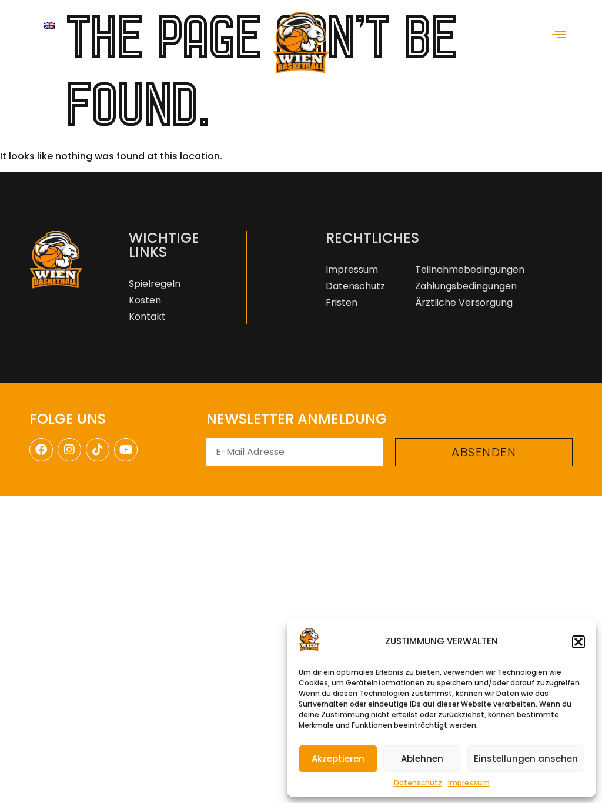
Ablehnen (422, 758)
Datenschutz (418, 783)
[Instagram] (69, 449)
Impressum (469, 783)
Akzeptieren (338, 758)
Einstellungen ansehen (526, 758)
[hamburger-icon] (559, 35)
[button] (578, 642)
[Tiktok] (97, 449)
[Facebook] (41, 449)
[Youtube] (126, 449)
